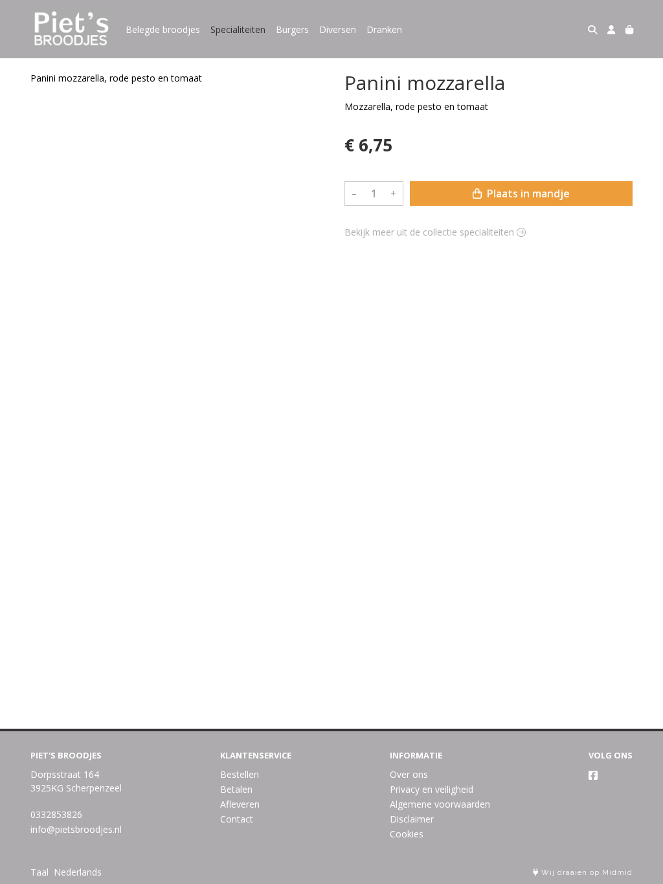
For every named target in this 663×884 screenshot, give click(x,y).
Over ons (409, 774)
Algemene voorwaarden (440, 804)
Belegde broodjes (163, 29)
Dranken (384, 29)
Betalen (236, 789)
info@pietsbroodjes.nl (76, 829)
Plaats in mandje (527, 193)
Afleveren (240, 804)
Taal (39, 872)
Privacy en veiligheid (431, 789)
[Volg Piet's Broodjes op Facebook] (593, 775)
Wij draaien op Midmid (586, 872)
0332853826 (56, 814)
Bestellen (239, 774)
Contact (236, 819)
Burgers (292, 29)
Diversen (337, 29)
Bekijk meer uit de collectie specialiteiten (430, 232)
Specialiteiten (237, 29)
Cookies (406, 834)
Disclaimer (412, 819)
